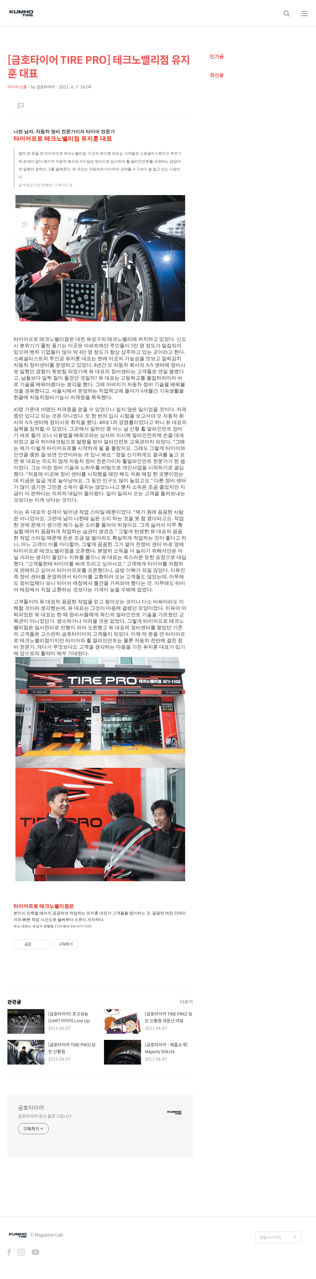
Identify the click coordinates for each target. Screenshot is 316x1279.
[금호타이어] (21, 13)
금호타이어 (31, 1107)
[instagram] (21, 1253)
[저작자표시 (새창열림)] (81, 944)
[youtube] (35, 1253)
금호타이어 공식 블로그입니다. (45, 1116)
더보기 (186, 1001)
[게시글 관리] (44, 944)
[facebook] (9, 1253)
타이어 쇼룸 (17, 87)
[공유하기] (37, 944)
